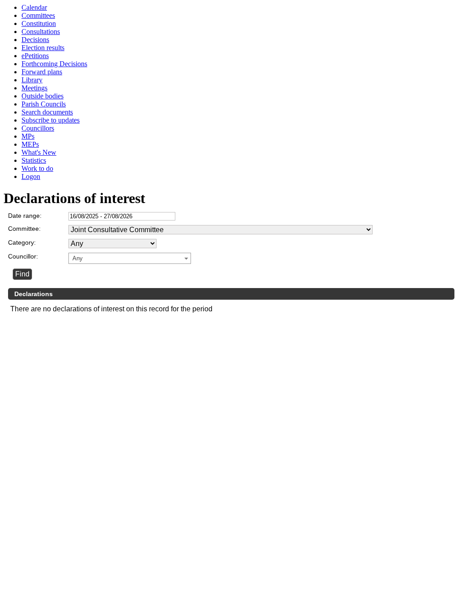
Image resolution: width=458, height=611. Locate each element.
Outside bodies (42, 96)
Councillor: (23, 256)
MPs (27, 136)
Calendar (34, 7)
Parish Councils (43, 104)
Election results (42, 47)
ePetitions (35, 55)
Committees (38, 15)
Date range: (25, 215)
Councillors (37, 128)
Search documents (47, 112)
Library (31, 80)
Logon (30, 176)
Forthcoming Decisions (54, 64)
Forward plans (41, 72)
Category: (22, 242)
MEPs (30, 144)
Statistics (33, 160)
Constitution (38, 23)
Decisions (35, 39)
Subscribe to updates (50, 120)
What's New (38, 152)
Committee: (24, 228)
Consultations (40, 31)
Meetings (34, 88)
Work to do (37, 168)
